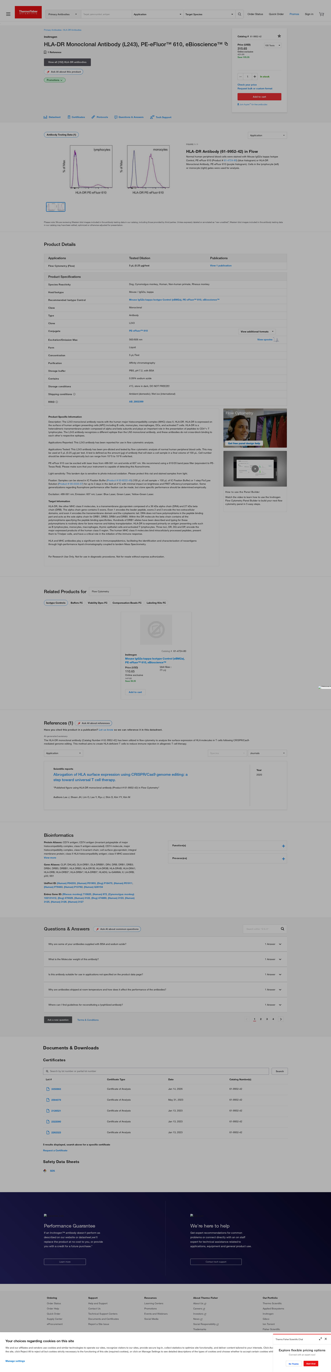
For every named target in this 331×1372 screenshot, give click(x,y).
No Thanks (294, 1364)
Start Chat (310, 1363)
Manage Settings (15, 1361)
